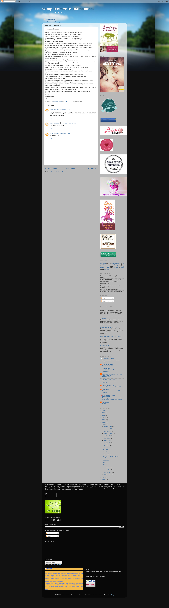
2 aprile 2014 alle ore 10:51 (63, 109)
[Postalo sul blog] (76, 101)
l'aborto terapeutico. (105, 309)
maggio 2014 (107, 442)
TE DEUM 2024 (106, 377)
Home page (70, 168)
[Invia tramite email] (74, 101)
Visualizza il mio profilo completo (53, 22)
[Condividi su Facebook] (79, 101)
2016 (103, 420)
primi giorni (106, 269)
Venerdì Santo (107, 454)
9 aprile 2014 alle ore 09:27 (63, 133)
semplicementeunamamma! (68, 8)
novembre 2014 (108, 429)
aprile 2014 (107, 445)
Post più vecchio (90, 168)
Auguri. (105, 451)
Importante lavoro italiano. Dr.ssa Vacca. (111, 336)
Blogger (113, 595)
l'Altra (104, 265)
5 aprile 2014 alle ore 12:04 (69, 123)
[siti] (108, 122)
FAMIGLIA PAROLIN (108, 385)
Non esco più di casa (107, 365)
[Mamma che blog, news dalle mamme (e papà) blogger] (51, 496)
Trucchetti (103, 318)
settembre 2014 (108, 433)
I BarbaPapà (105, 402)
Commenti (105, 301)
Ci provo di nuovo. (108, 467)
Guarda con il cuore (108, 358)
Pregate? (105, 449)
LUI (122, 267)
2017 (103, 417)
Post (103, 298)
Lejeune (116, 267)
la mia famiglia (114, 265)
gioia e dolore (115, 263)
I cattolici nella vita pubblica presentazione (109, 370)
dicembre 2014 (108, 426)
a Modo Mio (105, 389)
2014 (103, 424)
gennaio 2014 (108, 474)
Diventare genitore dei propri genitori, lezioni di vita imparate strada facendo (112, 398)
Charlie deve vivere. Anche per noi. (110, 327)
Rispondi (52, 117)
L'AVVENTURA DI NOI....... (109, 379)
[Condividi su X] (78, 101)
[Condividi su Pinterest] (81, 101)
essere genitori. (104, 345)
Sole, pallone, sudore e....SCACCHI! (111, 386)
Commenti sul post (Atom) (58, 172)
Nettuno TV (106, 460)
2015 (103, 422)
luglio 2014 (107, 438)
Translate (58, 564)
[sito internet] (53, 513)
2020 (103, 410)
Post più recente (51, 168)
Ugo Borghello (106, 368)
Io (123, 263)
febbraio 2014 (108, 472)
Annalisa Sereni (50, 19)
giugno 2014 (107, 440)
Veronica (52, 109)
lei (108, 267)
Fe (108, 263)
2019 (103, 413)
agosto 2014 (107, 435)
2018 (103, 415)
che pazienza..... (107, 447)
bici (104, 462)
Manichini (104, 403)
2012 (103, 479)
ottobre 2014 (107, 431)
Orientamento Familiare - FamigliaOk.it (109, 395)
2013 (103, 477)
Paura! (105, 464)
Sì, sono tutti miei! (107, 364)
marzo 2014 (107, 470)
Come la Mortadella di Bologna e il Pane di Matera (112, 374)
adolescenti (103, 263)
